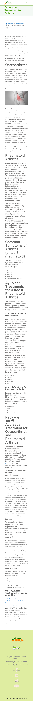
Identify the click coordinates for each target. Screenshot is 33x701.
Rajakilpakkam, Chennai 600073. (16, 658)
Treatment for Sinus (12, 599)
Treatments (19, 24)
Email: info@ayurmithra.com (17, 664)
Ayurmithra (9, 24)
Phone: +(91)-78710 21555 (16, 662)
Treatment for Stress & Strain (15, 605)
